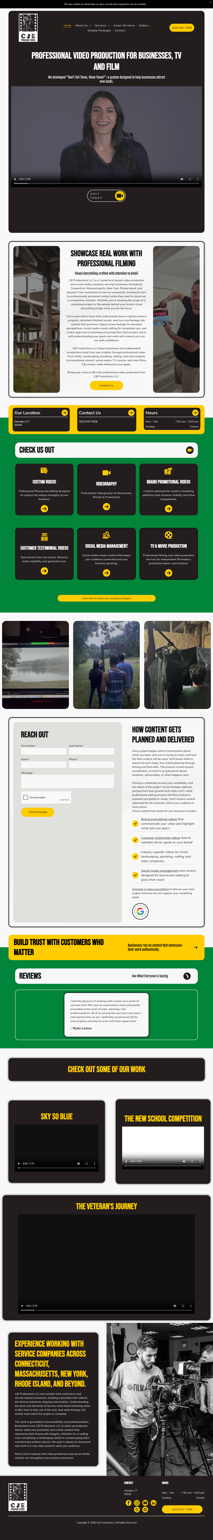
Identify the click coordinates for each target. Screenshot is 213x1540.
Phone (73, 759)
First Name (28, 745)
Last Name (76, 745)
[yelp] (137, 1510)
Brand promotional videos (159, 819)
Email (24, 759)
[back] (6, 665)
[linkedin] (153, 1503)
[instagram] (137, 1503)
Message (26, 772)
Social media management (159, 871)
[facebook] (128, 1503)
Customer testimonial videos (160, 838)
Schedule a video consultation (150, 889)
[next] (206, 665)
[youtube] (145, 1503)
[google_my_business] (145, 1510)
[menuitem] (68, 25)
